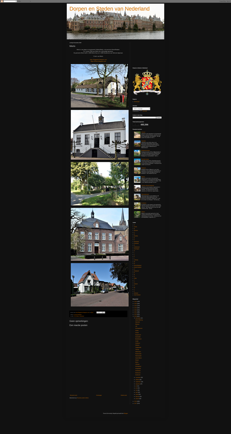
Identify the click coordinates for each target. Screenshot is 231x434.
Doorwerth (137, 337)
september (138, 381)
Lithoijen (137, 364)
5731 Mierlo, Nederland (79, 316)
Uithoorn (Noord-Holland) (147, 185)
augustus (138, 384)
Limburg (136, 260)
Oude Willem (138, 358)
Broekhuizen (138, 339)
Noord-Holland (137, 267)
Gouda (137, 332)
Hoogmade (138, 368)
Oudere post (124, 395)
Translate (144, 111)
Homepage (99, 395)
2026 (135, 301)
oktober (138, 379)
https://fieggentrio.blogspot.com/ (98, 59)
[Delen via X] (101, 312)
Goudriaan (138, 370)
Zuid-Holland (137, 295)
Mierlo (136, 362)
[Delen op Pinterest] (104, 312)
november (138, 377)
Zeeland (136, 293)
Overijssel (136, 271)
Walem (143, 211)
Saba (135, 278)
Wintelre (137, 345)
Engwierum (138, 334)
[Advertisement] (98, 379)
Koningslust (138, 366)
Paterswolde (138, 355)
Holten (137, 330)
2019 (135, 316)
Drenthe (136, 236)
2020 (135, 314)
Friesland (136, 243)
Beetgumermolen (145, 150)
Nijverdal (137, 322)
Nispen (137, 360)
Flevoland (136, 241)
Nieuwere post (73, 395)
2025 (135, 303)
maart (137, 394)
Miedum (137, 324)
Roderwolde (138, 353)
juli (136, 386)
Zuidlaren (137, 343)
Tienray (137, 349)
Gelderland (137, 247)
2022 (135, 310)
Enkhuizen (138, 372)
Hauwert (143, 141)
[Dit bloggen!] (99, 312)
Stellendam (138, 351)
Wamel (143, 176)
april (137, 392)
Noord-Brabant (78, 314)
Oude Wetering (139, 320)
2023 (135, 307)
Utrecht (136, 284)
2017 (135, 403)
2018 (135, 401)
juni (137, 388)
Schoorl (143, 132)
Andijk (136, 341)
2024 (135, 305)
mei (137, 390)
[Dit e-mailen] (97, 312)
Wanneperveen (145, 194)
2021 (135, 312)
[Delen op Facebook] (102, 312)
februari (138, 396)
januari (137, 398)
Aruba (135, 226)
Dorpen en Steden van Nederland (109, 9)
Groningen (136, 248)
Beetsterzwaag (145, 159)
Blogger (126, 413)
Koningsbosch (138, 328)
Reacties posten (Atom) (83, 398)
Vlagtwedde (138, 347)
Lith (136, 326)
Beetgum (143, 168)
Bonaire (136, 230)
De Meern (143, 203)
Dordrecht (137, 375)
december (138, 318)
